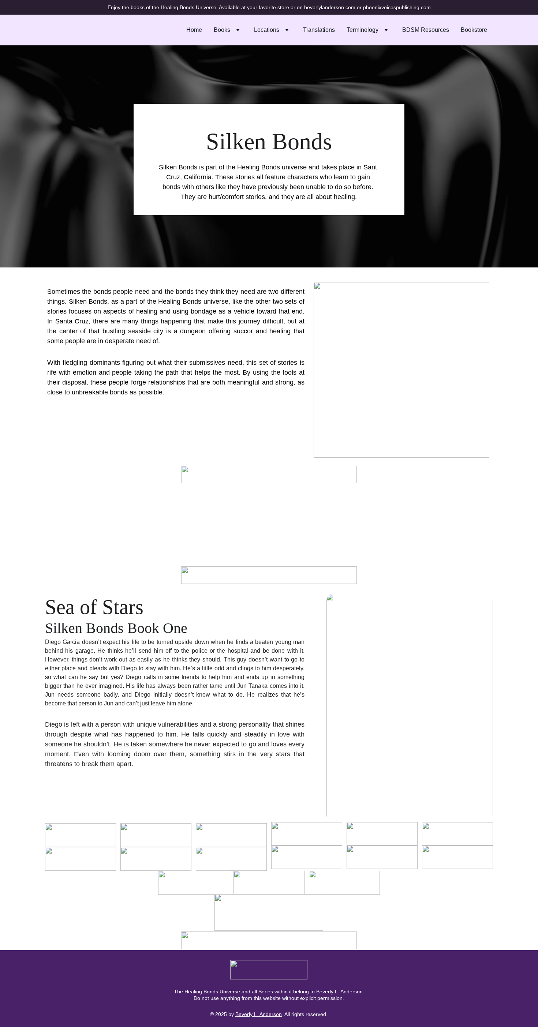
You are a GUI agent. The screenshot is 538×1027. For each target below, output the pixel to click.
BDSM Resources (425, 30)
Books (222, 30)
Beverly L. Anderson (258, 1014)
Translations (319, 30)
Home (194, 30)
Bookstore (474, 30)
